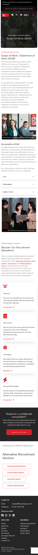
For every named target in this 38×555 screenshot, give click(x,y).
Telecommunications (23, 261)
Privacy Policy (5, 549)
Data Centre (25, 533)
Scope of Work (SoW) (15, 486)
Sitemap (9, 551)
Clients (3, 528)
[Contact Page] (12, 15)
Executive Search (14, 479)
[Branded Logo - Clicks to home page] (5, 15)
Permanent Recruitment (16, 466)
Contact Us (5, 540)
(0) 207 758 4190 (18, 506)
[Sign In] (21, 15)
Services (4, 531)
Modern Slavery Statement (17, 549)
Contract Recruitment (15, 473)
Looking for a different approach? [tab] (17, 446)
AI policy (3, 551)
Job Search (5, 533)
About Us (4, 526)
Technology (12, 263)
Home (3, 523)
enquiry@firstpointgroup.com (22, 503)
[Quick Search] (17, 15)
